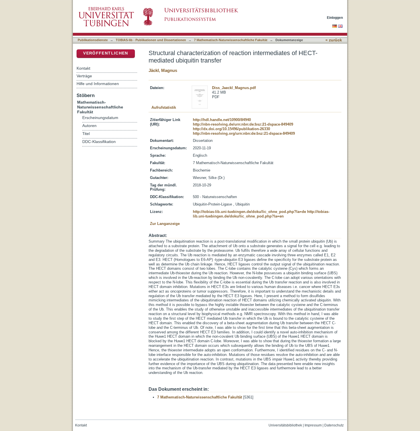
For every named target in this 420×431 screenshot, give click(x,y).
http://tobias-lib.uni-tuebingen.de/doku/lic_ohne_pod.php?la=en (261, 214)
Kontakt (83, 68)
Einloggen (335, 17)
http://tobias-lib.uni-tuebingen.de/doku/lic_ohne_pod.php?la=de (249, 212)
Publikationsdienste (93, 40)
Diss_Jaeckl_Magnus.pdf (234, 88)
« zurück (333, 40)
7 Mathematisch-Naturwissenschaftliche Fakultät (230, 40)
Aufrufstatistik (163, 107)
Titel (86, 134)
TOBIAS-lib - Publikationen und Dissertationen (151, 40)
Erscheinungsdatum (100, 118)
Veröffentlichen (105, 53)
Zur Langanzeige (165, 223)
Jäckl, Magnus (163, 70)
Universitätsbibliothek (285, 425)
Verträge (84, 76)
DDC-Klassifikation (99, 142)
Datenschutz (334, 425)
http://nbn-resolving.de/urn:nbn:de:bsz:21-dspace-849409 (243, 124)
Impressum (313, 425)
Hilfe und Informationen (98, 83)
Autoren (89, 126)
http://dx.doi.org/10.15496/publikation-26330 (231, 129)
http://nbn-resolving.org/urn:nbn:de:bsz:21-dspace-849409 (244, 133)
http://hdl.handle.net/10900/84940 (222, 120)
